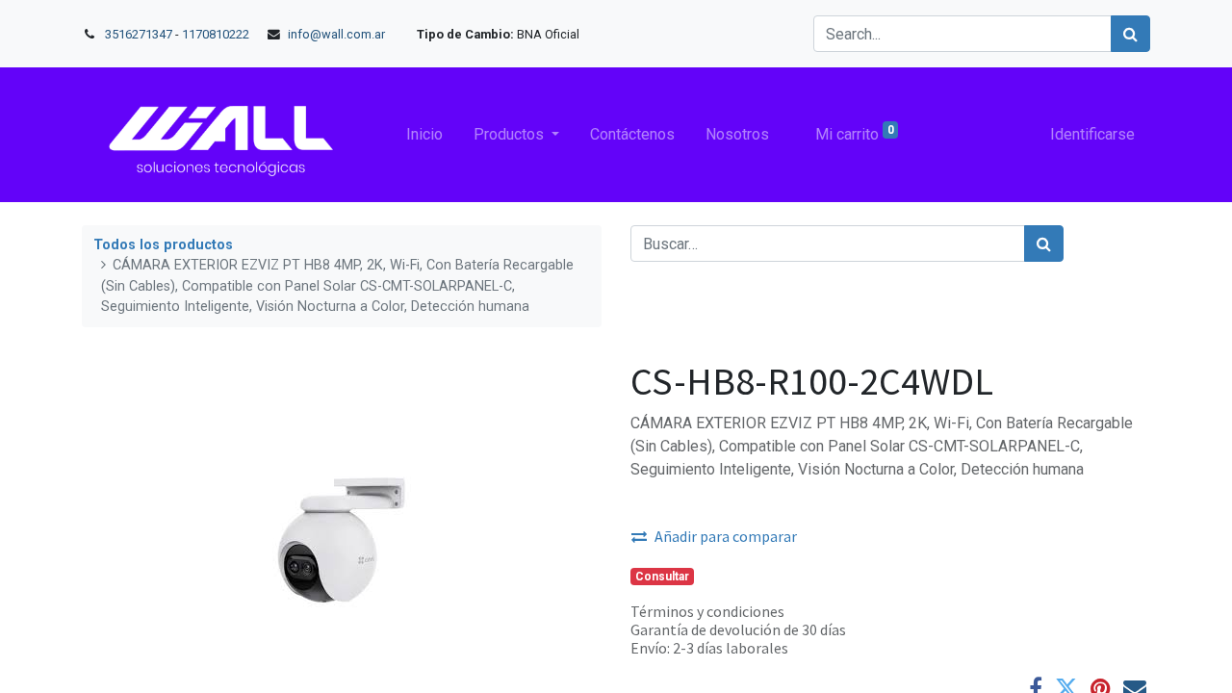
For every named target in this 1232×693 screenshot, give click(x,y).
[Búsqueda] (1044, 243)
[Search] (1130, 33)
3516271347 (138, 34)
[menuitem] (424, 135)
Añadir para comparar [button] (725, 536)
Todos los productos (163, 245)
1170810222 (217, 34)
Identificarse (1092, 134)
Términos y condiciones (707, 611)
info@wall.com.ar (336, 34)
